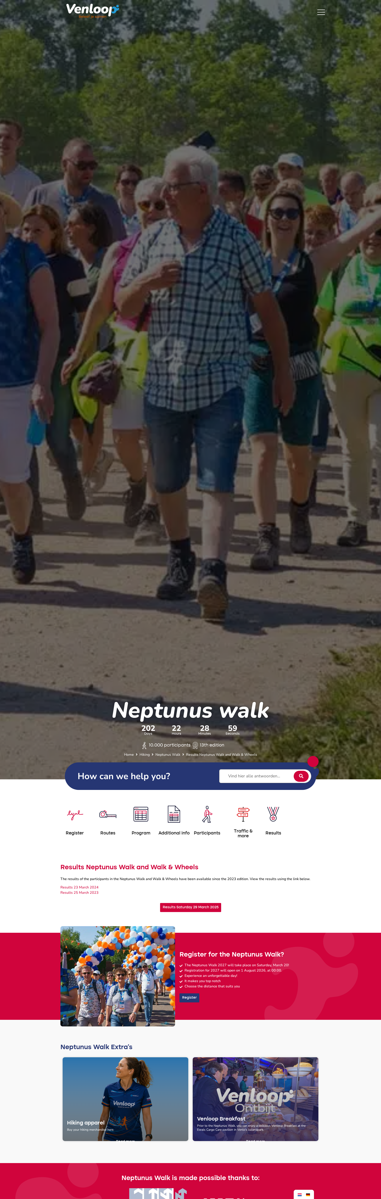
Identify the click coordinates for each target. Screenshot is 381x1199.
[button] (125, 1141)
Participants (207, 833)
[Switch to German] (308, 1194)
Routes (107, 833)
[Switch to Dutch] (299, 1194)
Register (75, 833)
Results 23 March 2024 (79, 887)
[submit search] (301, 776)
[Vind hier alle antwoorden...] (265, 776)
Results (273, 833)
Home (129, 754)
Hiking (145, 754)
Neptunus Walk (167, 754)
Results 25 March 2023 (79, 892)
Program (141, 833)
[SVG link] (321, 12)
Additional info (174, 833)
